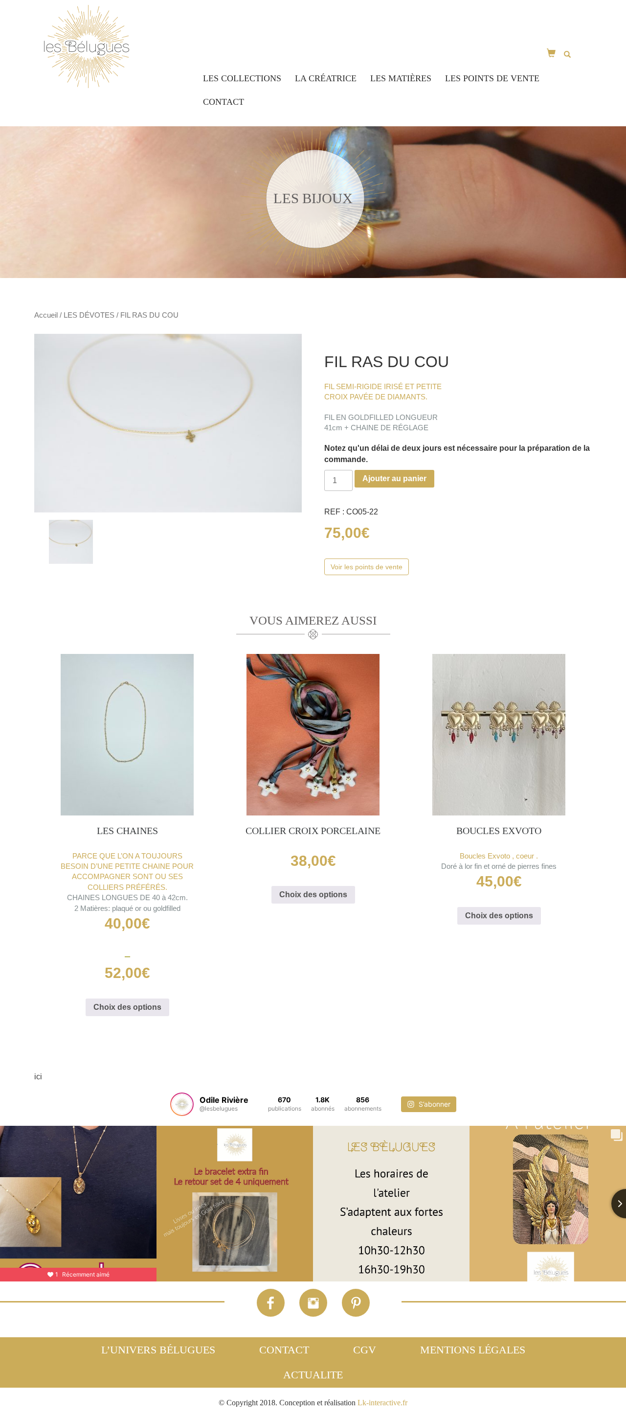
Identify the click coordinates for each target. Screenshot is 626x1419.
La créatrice (326, 78)
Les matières (400, 78)
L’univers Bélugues (158, 1350)
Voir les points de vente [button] (366, 567)
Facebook (271, 1303)
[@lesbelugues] (182, 1104)
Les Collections (242, 78)
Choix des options (127, 1007)
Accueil (46, 315)
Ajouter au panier (394, 478)
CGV (364, 1350)
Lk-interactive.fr (382, 1402)
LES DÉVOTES (89, 315)
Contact (223, 102)
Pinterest (356, 1303)
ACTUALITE (313, 1375)
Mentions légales (472, 1350)
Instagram (313, 1303)
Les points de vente (492, 78)
